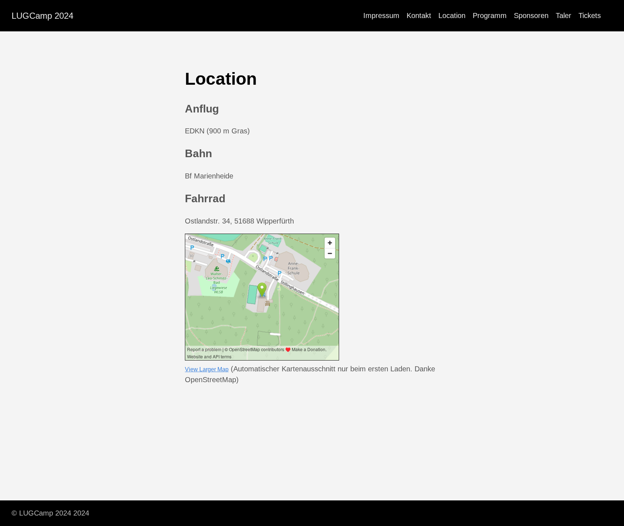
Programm (490, 15)
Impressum (381, 15)
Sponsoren (531, 15)
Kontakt (419, 15)
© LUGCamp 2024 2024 (50, 513)
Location (451, 15)
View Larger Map (207, 369)
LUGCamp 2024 (42, 16)
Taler (563, 15)
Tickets (589, 15)
